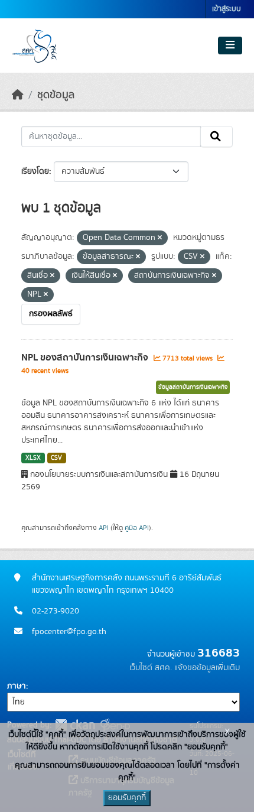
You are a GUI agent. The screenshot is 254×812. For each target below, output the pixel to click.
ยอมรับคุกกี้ (127, 798)
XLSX (33, 458)
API (104, 527)
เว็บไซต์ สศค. (150, 668)
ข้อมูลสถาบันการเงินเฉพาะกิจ (192, 387)
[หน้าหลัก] (18, 95)
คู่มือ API (137, 527)
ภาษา (16, 686)
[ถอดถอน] (160, 238)
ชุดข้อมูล (55, 95)
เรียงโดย (35, 171)
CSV (56, 458)
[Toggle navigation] (230, 45)
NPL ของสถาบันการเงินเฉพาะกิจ (86, 357)
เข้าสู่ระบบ (226, 9)
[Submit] (216, 136)
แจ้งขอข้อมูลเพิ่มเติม (207, 668)
